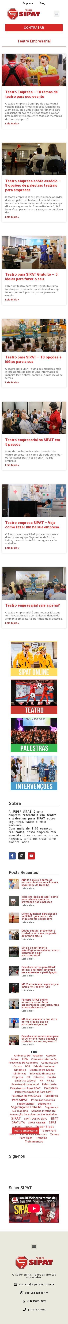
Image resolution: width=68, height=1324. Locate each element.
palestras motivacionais (26, 1096)
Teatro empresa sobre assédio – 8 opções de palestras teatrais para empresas (33, 185)
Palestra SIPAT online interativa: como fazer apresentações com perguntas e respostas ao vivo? (40, 1003)
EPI (28, 1077)
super (28, 1127)
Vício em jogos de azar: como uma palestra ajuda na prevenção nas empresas (39, 899)
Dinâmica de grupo (42, 1069)
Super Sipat (44, 1126)
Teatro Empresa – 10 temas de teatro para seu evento (31, 94)
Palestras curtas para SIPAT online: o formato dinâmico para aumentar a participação (39, 970)
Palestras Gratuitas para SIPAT (34, 1091)
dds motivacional (44, 1066)
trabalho (41, 1137)
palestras (51, 1088)
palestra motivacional (25, 1084)
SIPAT (16, 1118)
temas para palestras (33, 1134)
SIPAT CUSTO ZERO (35, 1118)
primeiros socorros (43, 1100)
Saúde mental (25, 1103)
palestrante (49, 1084)
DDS (27, 1066)
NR (41, 1080)
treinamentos (34, 1141)
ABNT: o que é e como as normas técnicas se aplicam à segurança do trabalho (39, 882)
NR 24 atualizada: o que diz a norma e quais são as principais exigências (39, 1022)
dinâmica (20, 1069)
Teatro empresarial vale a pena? (32, 605)
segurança (44, 1103)
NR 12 (50, 1080)
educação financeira (42, 1073)
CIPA (25, 1059)
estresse (38, 1077)
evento (51, 1077)
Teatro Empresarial (25, 1130)
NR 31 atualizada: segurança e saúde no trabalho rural (40, 985)
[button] (56, 14)
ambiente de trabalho (28, 1055)
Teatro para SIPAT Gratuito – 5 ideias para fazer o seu (31, 276)
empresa (17, 1077)
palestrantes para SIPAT (25, 1088)
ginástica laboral (25, 1080)
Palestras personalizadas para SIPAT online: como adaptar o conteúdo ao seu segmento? (40, 1039)
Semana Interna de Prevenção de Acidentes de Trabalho (33, 1112)
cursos (17, 1066)
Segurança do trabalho (26, 1107)
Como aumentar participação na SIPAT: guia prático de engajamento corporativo (39, 916)
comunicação (49, 1062)
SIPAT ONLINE (37, 1122)
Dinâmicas (19, 1073)
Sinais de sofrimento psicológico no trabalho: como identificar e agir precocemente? (40, 951)
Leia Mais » (12, 123)
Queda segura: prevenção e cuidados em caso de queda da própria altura (38, 933)
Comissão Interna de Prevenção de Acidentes (33, 1060)
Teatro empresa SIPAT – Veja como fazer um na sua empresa (32, 525)
